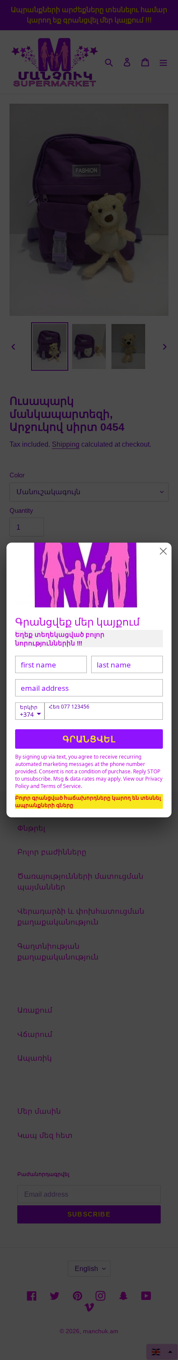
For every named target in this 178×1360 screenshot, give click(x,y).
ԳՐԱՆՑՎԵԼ (89, 739)
